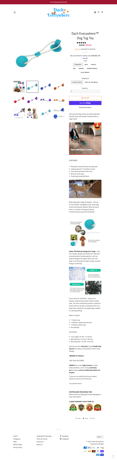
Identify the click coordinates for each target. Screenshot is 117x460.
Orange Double (92, 68)
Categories (16, 439)
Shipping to (85, 78)
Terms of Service (42, 439)
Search (15, 436)
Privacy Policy (17, 447)
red (74, 68)
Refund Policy (17, 444)
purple (93, 64)
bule (86, 64)
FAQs (15, 442)
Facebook (65, 436)
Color (85, 61)
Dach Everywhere (98, 441)
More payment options (85, 107)
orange (81, 68)
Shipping (77, 49)
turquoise (77, 64)
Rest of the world (91, 82)
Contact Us (40, 442)
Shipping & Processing (44, 436)
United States (77, 82)
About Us (40, 444)
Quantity (85, 88)
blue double (85, 72)
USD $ (99, 437)
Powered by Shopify (97, 444)
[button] (81, 43)
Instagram (65, 439)
